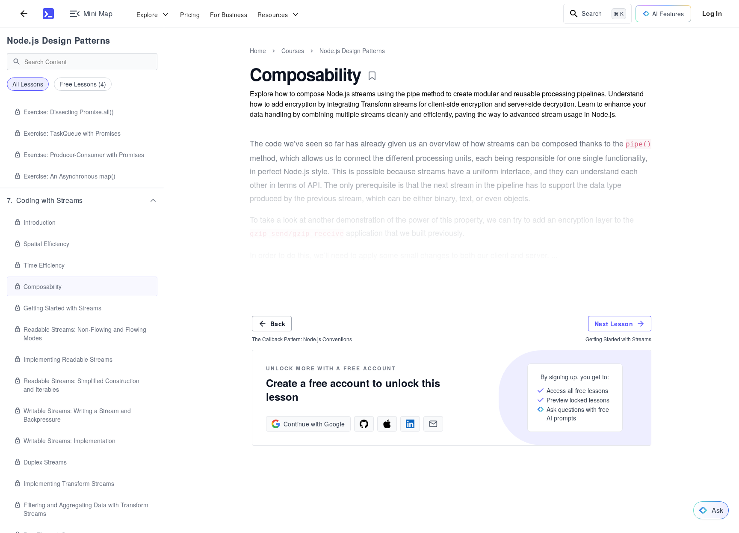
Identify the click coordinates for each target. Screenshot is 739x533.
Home (258, 50)
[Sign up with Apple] (387, 424)
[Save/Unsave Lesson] (372, 76)
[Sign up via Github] (364, 424)
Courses (292, 50)
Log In (712, 13)
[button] (82, 200)
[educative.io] (48, 13)
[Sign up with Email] (433, 424)
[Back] (24, 13)
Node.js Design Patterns (58, 40)
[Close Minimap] (164, 60)
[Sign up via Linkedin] (410, 424)
